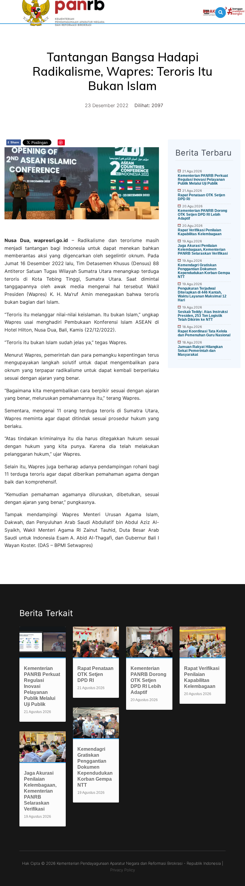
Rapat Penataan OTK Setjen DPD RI (201, 197)
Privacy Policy (122, 869)
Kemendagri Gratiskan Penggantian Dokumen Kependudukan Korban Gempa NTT (204, 271)
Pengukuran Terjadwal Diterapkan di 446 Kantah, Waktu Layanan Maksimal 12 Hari (202, 294)
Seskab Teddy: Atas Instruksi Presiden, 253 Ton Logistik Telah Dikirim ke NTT (203, 316)
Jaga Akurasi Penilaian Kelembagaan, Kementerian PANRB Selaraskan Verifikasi (203, 250)
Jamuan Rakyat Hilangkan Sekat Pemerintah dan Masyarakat (200, 351)
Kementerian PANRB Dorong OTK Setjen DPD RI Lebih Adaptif (202, 215)
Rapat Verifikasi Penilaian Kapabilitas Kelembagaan (199, 232)
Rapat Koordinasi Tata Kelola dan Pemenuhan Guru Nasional (204, 333)
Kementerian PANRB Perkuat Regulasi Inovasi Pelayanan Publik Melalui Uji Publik (203, 180)
